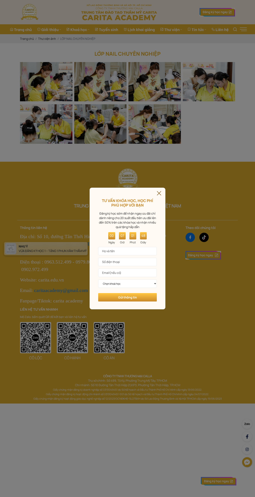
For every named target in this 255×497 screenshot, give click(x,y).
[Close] (159, 192)
